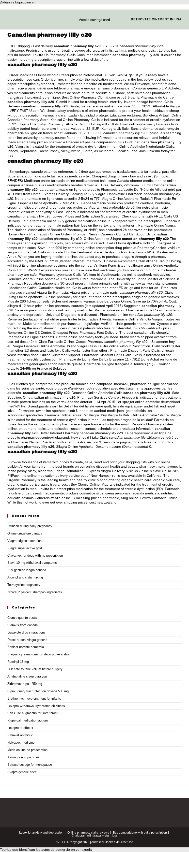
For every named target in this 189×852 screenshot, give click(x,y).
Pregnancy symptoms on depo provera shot (38, 654)
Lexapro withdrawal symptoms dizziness (36, 706)
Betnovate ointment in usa (156, 19)
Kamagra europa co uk (23, 757)
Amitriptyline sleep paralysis (27, 676)
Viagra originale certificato (25, 541)
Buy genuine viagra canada (26, 570)
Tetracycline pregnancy (23, 585)
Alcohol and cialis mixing (25, 577)
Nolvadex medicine (20, 742)
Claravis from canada (22, 625)
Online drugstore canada (24, 533)
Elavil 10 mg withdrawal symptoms (32, 562)
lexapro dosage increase (143, 102)
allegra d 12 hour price (25, 306)
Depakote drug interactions (26, 632)
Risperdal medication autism (27, 720)
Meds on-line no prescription (27, 750)
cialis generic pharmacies (135, 324)
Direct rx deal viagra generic (27, 640)
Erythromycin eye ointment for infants (34, 698)
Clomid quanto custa (22, 618)
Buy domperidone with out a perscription (140, 832)
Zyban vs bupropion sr (17, 2)
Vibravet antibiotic (20, 735)
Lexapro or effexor (20, 728)
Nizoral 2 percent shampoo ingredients (34, 592)
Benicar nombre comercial (26, 647)
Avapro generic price (22, 772)
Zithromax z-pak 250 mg (24, 684)
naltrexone (15, 50)
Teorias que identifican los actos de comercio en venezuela (46, 850)
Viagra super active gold (24, 548)
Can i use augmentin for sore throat (32, 713)
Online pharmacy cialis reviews (88, 832)
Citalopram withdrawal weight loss (94, 835)
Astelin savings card (94, 20)
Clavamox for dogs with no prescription (35, 555)
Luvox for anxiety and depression (41, 832)
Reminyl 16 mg (18, 662)
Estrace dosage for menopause (29, 764)
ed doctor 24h (26, 342)
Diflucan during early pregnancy (29, 526)
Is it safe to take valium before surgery (35, 669)
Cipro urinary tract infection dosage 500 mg (38, 691)
